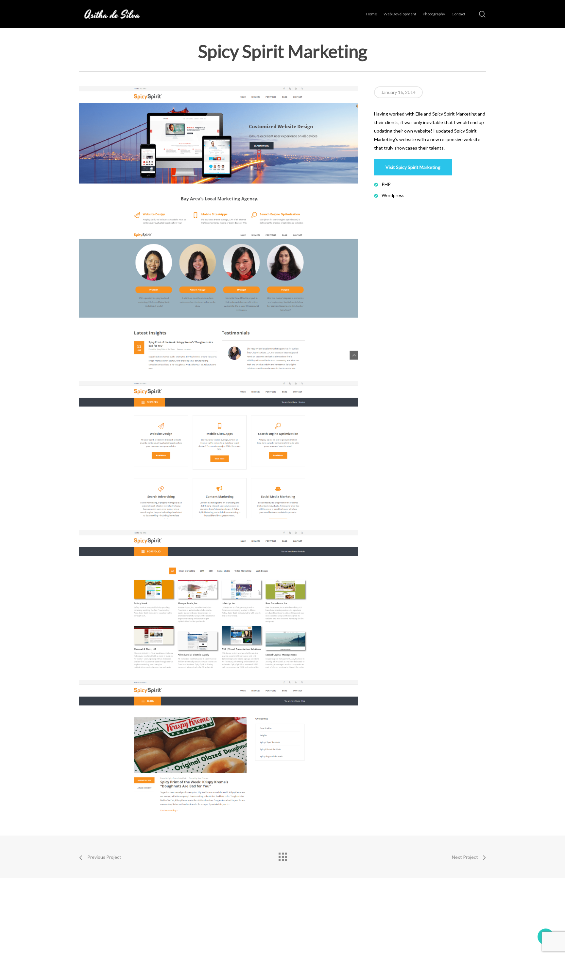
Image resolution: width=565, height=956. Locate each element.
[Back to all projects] (282, 855)
